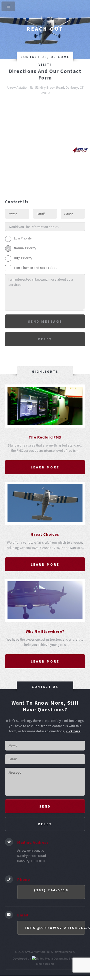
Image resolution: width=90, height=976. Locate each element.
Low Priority (23, 238)
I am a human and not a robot (35, 267)
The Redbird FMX (44, 437)
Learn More (45, 467)
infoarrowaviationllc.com (55, 927)
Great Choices (45, 534)
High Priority (23, 258)
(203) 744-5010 (51, 890)
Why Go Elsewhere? (45, 631)
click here (73, 731)
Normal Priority (25, 248)
